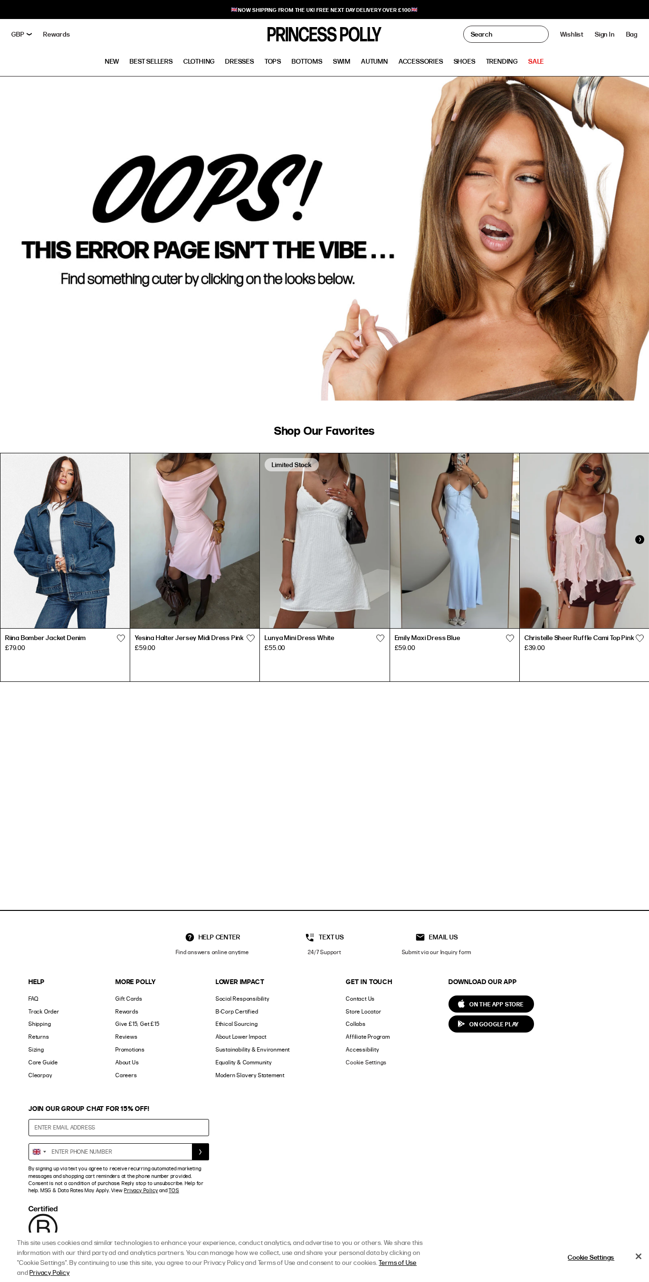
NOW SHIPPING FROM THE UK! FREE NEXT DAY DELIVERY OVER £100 (324, 9)
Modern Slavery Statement (250, 1075)
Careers (126, 1075)
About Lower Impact (241, 1036)
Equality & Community (244, 1062)
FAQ (33, 998)
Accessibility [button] (362, 1049)
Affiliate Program (368, 1036)
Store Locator (363, 1011)
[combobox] (39, 1152)
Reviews (126, 1036)
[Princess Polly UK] (324, 34)
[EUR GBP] (21, 34)
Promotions (130, 1049)
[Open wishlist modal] (120, 638)
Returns (39, 1036)
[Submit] (200, 1151)
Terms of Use (398, 1262)
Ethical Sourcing (237, 1023)
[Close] (638, 1256)
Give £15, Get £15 (137, 1023)
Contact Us (360, 998)
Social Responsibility (242, 998)
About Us (127, 1062)
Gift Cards (129, 998)
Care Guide (43, 1062)
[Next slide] (639, 539)
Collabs (356, 1023)
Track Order (44, 1011)
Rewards (127, 1011)
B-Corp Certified (237, 1011)
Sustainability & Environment (253, 1049)
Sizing (36, 1049)
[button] (632, 34)
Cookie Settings (366, 1062)
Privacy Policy (141, 1190)
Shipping (40, 1023)
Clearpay (40, 1075)
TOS (174, 1190)
